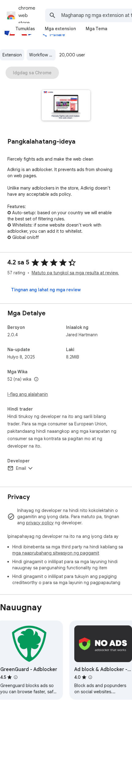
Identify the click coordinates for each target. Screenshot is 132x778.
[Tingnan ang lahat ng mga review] (45, 289)
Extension (12, 55)
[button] (66, 106)
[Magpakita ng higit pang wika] (36, 379)
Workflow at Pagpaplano (42, 55)
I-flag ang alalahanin (27, 394)
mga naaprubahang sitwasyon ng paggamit (55, 553)
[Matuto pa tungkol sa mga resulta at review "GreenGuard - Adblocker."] (15, 677)
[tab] (25, 28)
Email (21, 468)
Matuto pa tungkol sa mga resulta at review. (75, 273)
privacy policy (40, 523)
